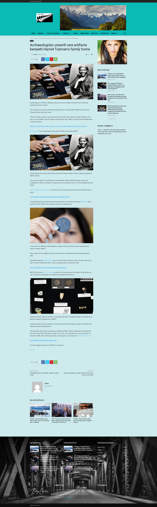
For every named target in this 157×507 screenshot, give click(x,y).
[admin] (31, 54)
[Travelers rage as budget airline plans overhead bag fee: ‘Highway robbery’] (83, 410)
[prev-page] (31, 426)
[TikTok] (108, 491)
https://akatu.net (48, 386)
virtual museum (48, 272)
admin (35, 54)
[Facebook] (43, 59)
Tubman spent (34, 131)
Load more (112, 119)
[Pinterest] (51, 59)
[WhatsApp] (55, 59)
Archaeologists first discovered (40, 190)
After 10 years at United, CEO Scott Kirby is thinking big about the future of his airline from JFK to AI (61, 420)
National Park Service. (84, 336)
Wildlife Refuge (48, 260)
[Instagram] (104, 491)
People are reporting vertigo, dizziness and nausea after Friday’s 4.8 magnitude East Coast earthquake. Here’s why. (112, 131)
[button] (125, 33)
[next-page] (34, 426)
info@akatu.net (66, 498)
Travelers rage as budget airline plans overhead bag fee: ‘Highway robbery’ (82, 420)
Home (31, 38)
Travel (36, 38)
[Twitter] (47, 59)
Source (32, 350)
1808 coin (84, 202)
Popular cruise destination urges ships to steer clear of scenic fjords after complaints (40, 420)
